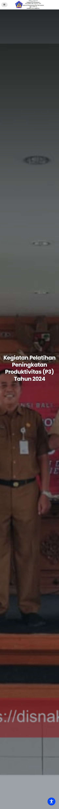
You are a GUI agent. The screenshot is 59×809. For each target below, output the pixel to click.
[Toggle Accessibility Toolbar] (51, 801)
